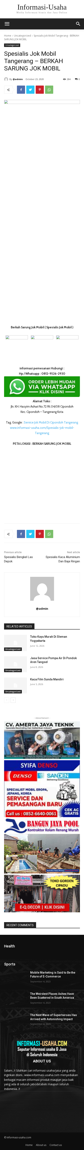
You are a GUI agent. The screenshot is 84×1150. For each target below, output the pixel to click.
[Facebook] (21, 90)
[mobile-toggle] (6, 23)
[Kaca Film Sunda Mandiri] (15, 685)
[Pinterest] (40, 90)
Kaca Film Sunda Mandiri (47, 679)
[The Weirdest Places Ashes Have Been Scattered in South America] (15, 1000)
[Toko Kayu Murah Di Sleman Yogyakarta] (15, 643)
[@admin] (6, 79)
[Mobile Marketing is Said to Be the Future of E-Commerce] (15, 979)
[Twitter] (30, 90)
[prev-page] (6, 700)
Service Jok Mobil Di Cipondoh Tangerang (51, 422)
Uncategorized (22, 35)
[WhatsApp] (49, 90)
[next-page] (13, 700)
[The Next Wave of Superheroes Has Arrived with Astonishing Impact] (15, 1021)
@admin (18, 79)
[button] (78, 23)
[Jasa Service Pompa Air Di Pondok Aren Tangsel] (15, 664)
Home (7, 35)
